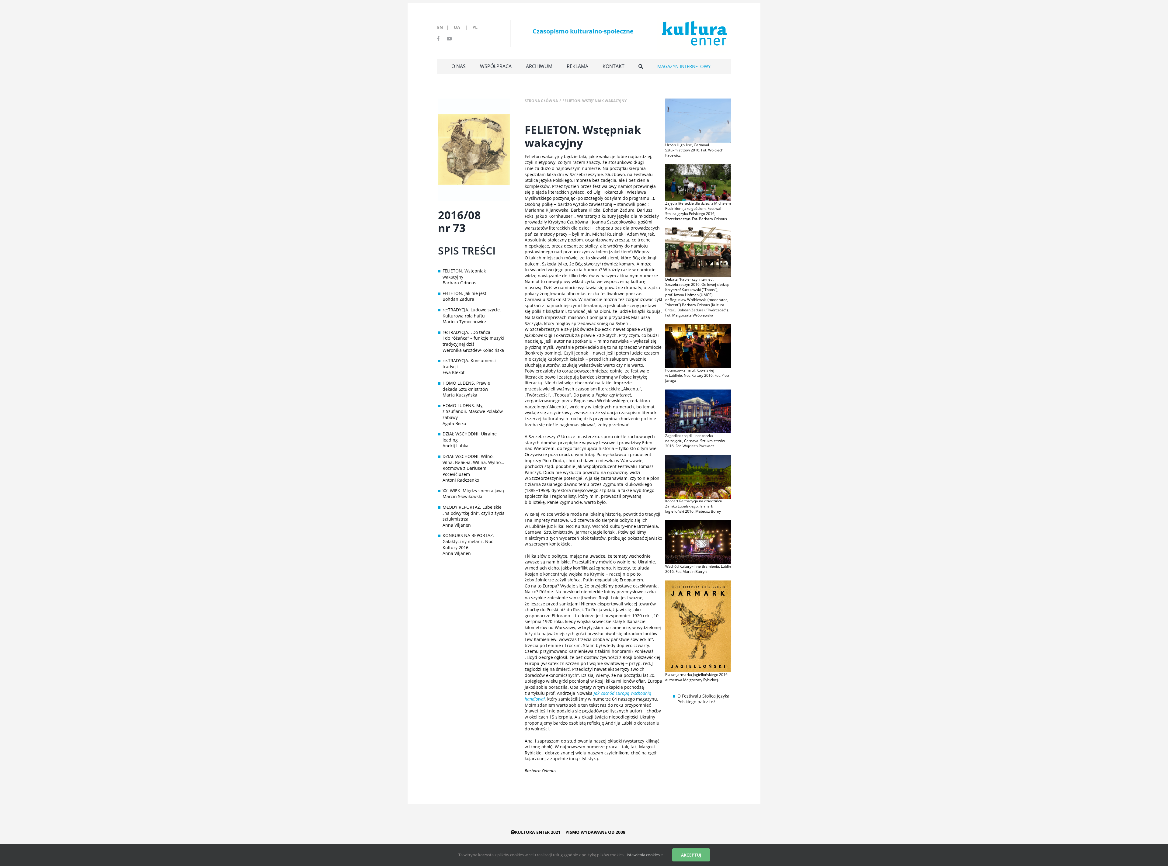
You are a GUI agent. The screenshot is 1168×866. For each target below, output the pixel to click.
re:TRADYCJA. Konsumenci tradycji (469, 363)
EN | (444, 27)
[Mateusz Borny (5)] (698, 457)
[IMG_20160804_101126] (698, 166)
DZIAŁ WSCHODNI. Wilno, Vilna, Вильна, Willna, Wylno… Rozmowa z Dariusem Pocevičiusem (473, 465)
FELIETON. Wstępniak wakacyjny (464, 274)
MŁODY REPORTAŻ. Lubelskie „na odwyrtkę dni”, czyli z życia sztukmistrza (474, 513)
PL (475, 27)
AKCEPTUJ (691, 855)
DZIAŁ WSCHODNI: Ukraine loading (470, 437)
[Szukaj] (640, 66)
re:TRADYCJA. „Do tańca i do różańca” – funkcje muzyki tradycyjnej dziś (473, 338)
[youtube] (449, 38)
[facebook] (438, 38)
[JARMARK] (698, 582)
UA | (462, 27)
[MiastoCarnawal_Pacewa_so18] (698, 391)
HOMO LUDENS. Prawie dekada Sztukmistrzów (466, 386)
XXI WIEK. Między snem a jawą (473, 491)
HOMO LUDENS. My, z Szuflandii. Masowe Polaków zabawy (473, 411)
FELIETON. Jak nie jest (464, 293)
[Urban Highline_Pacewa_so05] (698, 100)
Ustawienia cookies (643, 854)
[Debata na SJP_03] (698, 229)
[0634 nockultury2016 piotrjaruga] (698, 326)
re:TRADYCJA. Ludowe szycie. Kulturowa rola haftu (472, 313)
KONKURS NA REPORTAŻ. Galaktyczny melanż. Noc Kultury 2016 (468, 541)
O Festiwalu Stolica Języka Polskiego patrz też (703, 699)
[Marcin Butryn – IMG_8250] (698, 522)
